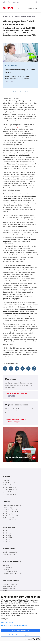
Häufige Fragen (8, 507)
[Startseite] (8, 8)
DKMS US (6, 541)
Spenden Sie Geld (9, 554)
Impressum (6, 565)
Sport (5, 590)
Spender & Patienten (10, 584)
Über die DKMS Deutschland (12, 505)
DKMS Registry (8, 514)
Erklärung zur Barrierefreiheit (12, 573)
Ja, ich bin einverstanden (20, 631)
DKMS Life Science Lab (11, 510)
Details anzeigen (7, 622)
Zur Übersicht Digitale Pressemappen (17, 420)
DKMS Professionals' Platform (13, 516)
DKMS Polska (7, 537)
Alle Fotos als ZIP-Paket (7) (19, 394)
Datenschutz (7, 567)
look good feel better (10, 520)
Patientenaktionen (9, 586)
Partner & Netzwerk (9, 588)
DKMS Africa (7, 531)
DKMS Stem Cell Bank (10, 512)
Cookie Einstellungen (10, 571)
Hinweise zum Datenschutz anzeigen (14, 625)
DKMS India (7, 535)
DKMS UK (6, 539)
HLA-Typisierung (18, 127)
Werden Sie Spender (10, 552)
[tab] (13, 91)
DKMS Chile (7, 533)
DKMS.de (15, 2)
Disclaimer (6, 569)
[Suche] (22, 9)
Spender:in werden (20, 444)
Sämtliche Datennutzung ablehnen (20, 635)
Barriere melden (10, 494)
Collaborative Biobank (10, 518)
